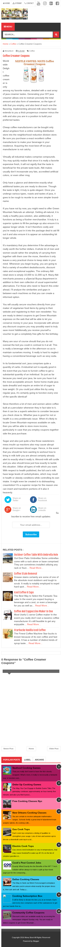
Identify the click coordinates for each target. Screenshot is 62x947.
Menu (9, 27)
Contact (30, 3)
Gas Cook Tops (21, 829)
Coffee (32, 51)
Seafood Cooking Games (26, 768)
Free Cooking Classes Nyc (27, 801)
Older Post (54, 749)
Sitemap (18, 3)
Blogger (36, 941)
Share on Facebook (42, 499)
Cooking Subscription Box (27, 896)
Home (7, 3)
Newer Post (8, 749)
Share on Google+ (17, 509)
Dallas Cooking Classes (25, 879)
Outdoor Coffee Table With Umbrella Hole (36, 554)
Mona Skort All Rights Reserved (37, 937)
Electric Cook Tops (23, 846)
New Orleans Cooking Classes (29, 812)
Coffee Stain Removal (25, 573)
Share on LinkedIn (42, 509)
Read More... (36, 568)
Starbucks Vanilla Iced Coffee (30, 630)
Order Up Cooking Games (26, 784)
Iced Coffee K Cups (24, 592)
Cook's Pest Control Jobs (26, 862)
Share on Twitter (17, 499)
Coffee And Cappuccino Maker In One (33, 611)
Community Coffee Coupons (28, 912)
